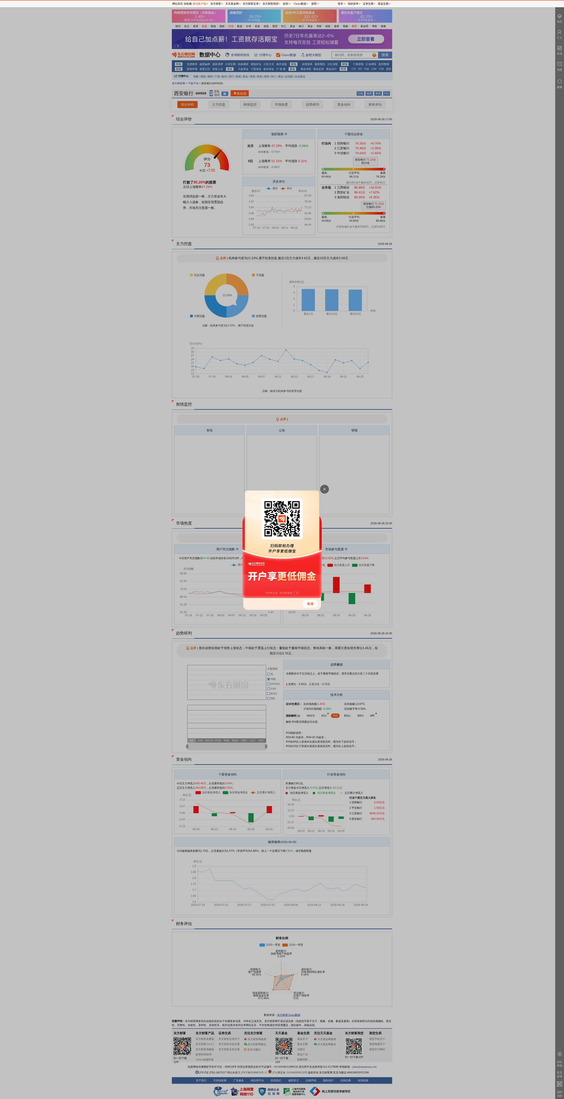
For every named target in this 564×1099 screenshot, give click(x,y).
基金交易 (383, 3)
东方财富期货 (270, 3)
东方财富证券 (251, 3)
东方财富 (215, 3)
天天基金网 (232, 3)
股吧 (314, 3)
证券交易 (368, 3)
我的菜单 (353, 3)
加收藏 (188, 3)
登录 (340, 3)
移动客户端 (199, 3)
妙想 (285, 3)
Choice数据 (300, 3)
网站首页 (177, 3)
